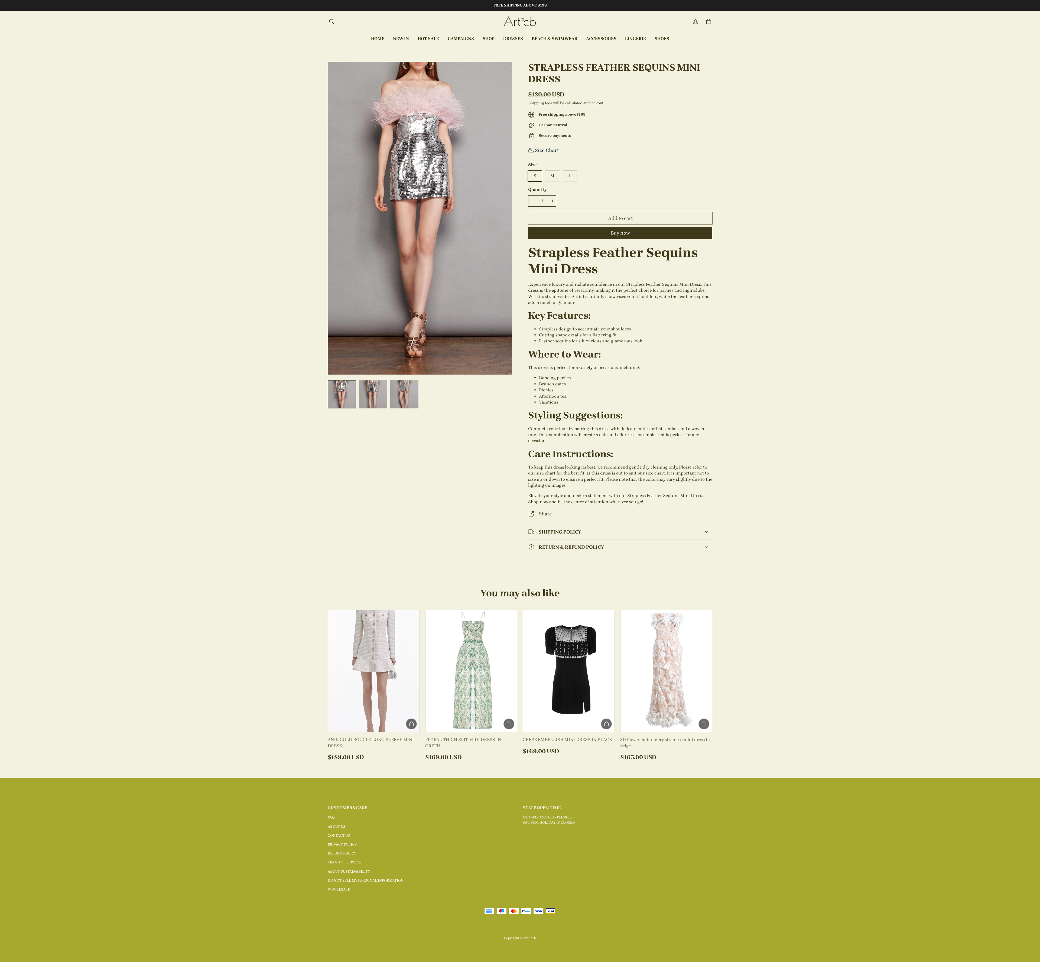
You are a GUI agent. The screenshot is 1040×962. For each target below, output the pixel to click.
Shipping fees (540, 103)
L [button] (569, 175)
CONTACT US (339, 835)
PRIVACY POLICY (342, 844)
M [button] (552, 175)
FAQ (331, 817)
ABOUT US (336, 826)
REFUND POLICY (342, 853)
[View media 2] (373, 394)
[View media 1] (342, 394)
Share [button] (545, 513)
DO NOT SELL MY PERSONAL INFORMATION (366, 880)
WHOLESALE (339, 889)
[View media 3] (404, 394)
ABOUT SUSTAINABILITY (349, 871)
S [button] (535, 175)
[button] (331, 21)
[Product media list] (420, 218)
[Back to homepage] (520, 21)
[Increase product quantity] (552, 201)
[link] (461, 39)
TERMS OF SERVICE (344, 862)
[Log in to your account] (695, 21)
